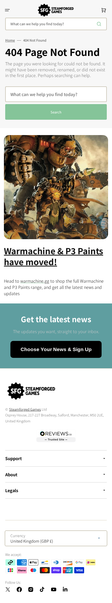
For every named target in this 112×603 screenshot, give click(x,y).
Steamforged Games (25, 409)
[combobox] (56, 24)
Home (10, 40)
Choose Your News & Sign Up (56, 349)
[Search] (100, 24)
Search (56, 112)
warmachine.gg (34, 281)
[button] (7, 10)
